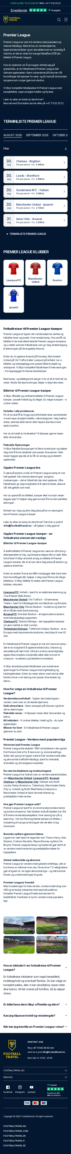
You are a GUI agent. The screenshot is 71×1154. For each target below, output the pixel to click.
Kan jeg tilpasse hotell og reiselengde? (29, 1015)
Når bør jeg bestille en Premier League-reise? (33, 1026)
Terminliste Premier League (27, 233)
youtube (31, 1092)
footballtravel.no (14, 1126)
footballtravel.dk (14, 1136)
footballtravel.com (15, 1131)
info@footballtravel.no (54, 1052)
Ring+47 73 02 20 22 (50, 3)
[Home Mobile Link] (11, 20)
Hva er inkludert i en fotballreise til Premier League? (32, 967)
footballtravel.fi (14, 1140)
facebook (7, 1092)
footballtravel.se (14, 1145)
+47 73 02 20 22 (40, 1048)
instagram (20, 1092)
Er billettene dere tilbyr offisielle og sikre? (31, 1004)
